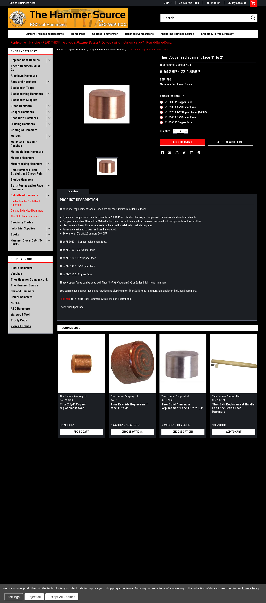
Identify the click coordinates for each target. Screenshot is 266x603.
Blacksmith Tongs (22, 88)
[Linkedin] (191, 152)
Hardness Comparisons (139, 34)
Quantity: (165, 131)
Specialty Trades (22, 222)
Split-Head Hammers (24, 195)
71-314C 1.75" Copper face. (181, 117)
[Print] (177, 152)
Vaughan (16, 274)
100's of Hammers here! (22, 2)
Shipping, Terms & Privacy (217, 34)
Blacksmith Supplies (24, 100)
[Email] (169, 152)
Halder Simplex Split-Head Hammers (25, 203)
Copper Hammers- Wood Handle (107, 49)
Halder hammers (22, 297)
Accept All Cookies (61, 597)
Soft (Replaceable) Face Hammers (27, 187)
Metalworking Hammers (26, 164)
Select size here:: (172, 95)
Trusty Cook (19, 320)
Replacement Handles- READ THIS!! (35, 42)
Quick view (81, 390)
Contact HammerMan (105, 34)
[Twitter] (184, 152)
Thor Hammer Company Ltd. (29, 279)
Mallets (16, 136)
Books (15, 234)
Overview (73, 191)
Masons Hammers (22, 158)
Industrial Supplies (23, 228)
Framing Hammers (23, 124)
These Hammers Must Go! (25, 68)
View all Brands (21, 326)
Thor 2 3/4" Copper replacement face (73, 406)
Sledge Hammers (22, 179)
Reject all (34, 597)
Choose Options (132, 431)
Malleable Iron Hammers (27, 152)
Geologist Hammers (24, 130)
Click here (65, 298)
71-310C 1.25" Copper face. (181, 107)
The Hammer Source (24, 285)
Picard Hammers (22, 268)
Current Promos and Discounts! (45, 34)
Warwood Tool (20, 314)
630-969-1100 (191, 2)
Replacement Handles (25, 60)
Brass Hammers (21, 106)
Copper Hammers (22, 112)
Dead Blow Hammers (24, 118)
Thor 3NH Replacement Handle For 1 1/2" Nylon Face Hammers (233, 408)
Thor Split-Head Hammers (25, 216)
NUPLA (15, 303)
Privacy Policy (250, 588)
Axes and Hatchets (23, 82)
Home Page (78, 34)
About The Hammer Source (177, 34)
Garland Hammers (22, 291)
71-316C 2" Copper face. (179, 122)
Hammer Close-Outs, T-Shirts (26, 242)
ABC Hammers (20, 309)
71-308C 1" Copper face (178, 102)
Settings (14, 597)
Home (60, 49)
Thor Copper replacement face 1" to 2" (148, 49)
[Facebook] (162, 152)
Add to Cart (81, 431)
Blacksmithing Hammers (27, 94)
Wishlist (215, 2)
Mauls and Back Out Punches (24, 144)
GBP (166, 2)
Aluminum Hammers (24, 76)
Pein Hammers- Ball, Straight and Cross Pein (26, 171)
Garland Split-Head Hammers (27, 210)
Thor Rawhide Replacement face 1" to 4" (129, 406)
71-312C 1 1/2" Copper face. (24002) (186, 112)
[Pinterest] (199, 152)
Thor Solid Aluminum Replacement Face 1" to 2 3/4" (182, 406)
